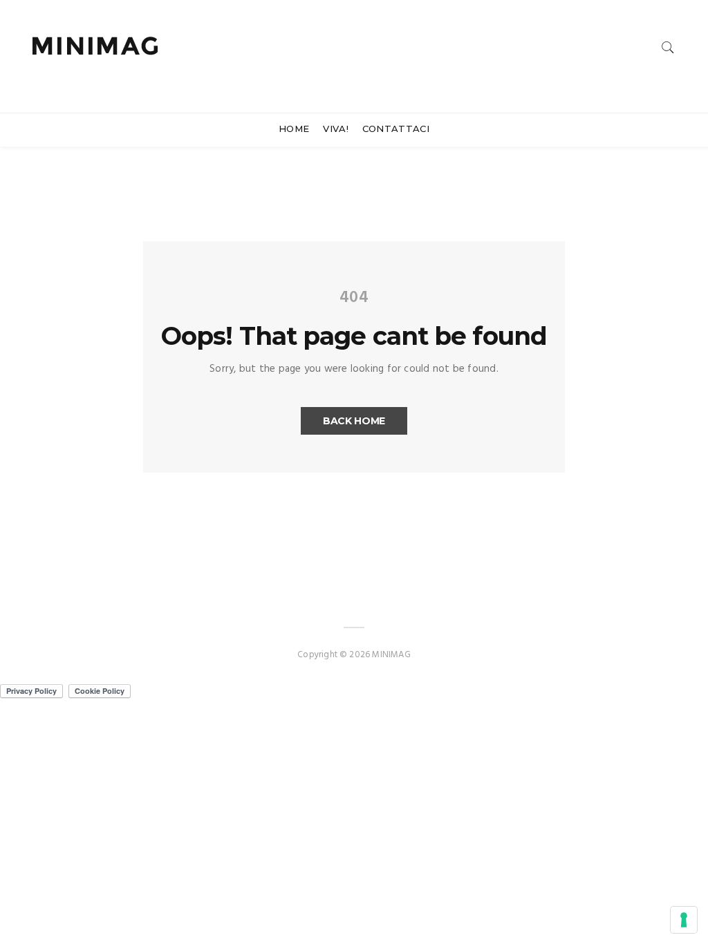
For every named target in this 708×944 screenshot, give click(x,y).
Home (294, 128)
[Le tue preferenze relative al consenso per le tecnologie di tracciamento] (684, 920)
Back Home (354, 421)
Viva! (335, 128)
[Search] (668, 47)
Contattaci (395, 128)
